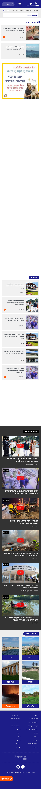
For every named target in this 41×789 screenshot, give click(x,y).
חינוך (18, 722)
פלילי (36, 736)
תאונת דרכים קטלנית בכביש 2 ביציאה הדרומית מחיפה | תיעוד (24, 522)
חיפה (18, 733)
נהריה (18, 740)
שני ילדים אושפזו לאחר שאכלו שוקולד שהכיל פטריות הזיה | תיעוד (20, 586)
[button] (20, 4)
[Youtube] (18, 767)
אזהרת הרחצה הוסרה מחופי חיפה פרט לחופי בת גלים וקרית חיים (15, 286)
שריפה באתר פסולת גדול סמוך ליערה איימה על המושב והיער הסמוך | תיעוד (21, 554)
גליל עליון (17, 747)
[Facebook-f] (23, 767)
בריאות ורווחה (15, 719)
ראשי (36, 715)
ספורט (36, 733)
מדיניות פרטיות (30, 773)
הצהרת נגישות (19, 773)
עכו (19, 736)
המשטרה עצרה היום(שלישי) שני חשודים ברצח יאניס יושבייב (14, 319)
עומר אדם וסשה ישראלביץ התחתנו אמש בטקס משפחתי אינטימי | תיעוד (15, 303)
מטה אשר (17, 743)
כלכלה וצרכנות (15, 726)
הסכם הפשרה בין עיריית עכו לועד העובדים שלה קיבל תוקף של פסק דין (14, 353)
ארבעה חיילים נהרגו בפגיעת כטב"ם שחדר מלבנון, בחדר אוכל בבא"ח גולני (13, 30)
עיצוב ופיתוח (10, 773)
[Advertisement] (20, 186)
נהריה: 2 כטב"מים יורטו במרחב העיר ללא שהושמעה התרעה (15, 48)
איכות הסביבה (15, 715)
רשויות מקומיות (33, 726)
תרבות (36, 747)
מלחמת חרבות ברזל (31, 729)
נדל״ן (18, 729)
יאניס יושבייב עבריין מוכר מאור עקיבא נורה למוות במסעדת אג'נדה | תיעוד (15, 370)
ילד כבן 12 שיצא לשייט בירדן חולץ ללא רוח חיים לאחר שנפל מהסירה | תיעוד (21, 618)
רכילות (36, 740)
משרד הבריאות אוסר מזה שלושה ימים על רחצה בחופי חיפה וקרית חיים (14, 336)
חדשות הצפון (34, 719)
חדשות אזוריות (33, 722)
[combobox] (8, 4)
